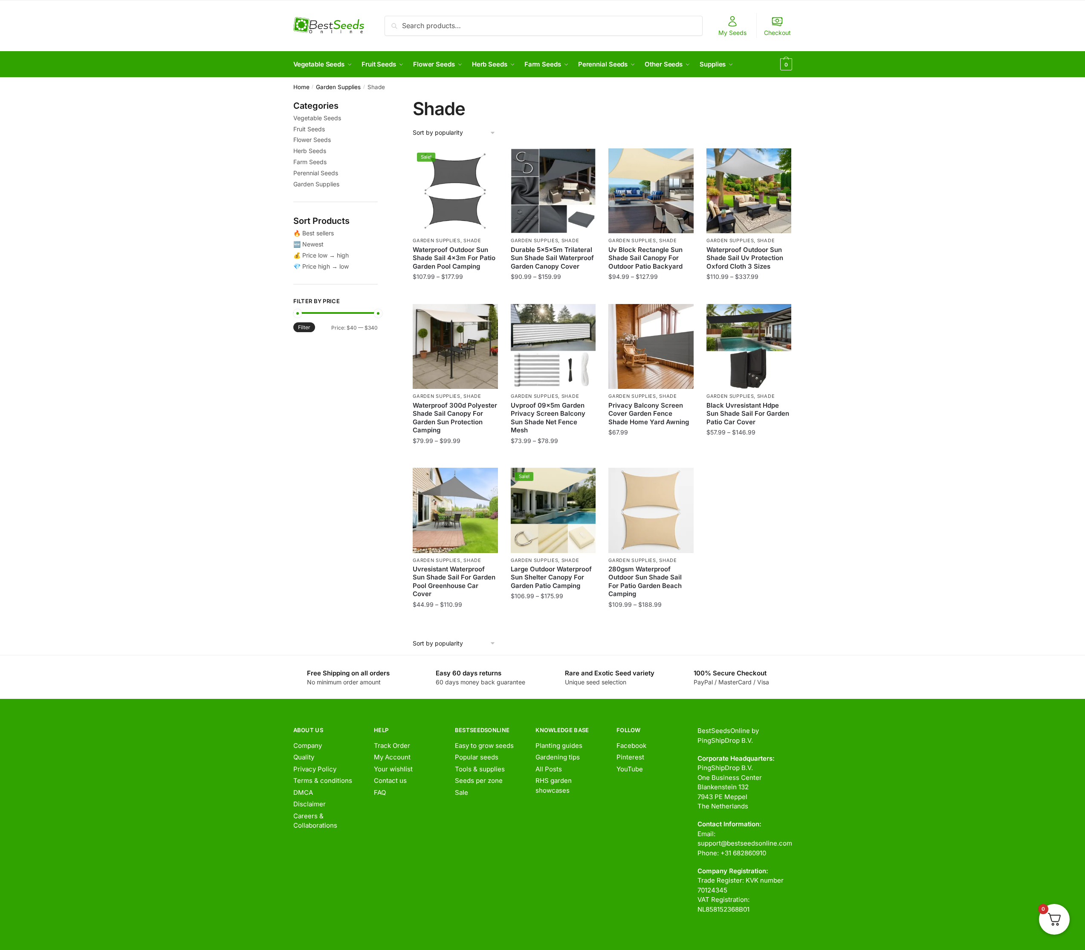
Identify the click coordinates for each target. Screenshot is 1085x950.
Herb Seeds (309, 150)
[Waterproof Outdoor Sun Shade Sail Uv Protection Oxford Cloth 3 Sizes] (749, 191)
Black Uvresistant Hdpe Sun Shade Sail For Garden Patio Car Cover (747, 413)
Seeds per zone (479, 780)
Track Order (392, 745)
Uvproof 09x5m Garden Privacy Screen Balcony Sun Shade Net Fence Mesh (548, 417)
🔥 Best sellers (313, 233)
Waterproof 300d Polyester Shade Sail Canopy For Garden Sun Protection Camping (455, 417)
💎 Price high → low (321, 266)
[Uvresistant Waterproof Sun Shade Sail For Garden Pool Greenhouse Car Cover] (455, 510)
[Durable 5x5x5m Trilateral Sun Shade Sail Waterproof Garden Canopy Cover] (553, 191)
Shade (472, 240)
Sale (461, 792)
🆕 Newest (308, 244)
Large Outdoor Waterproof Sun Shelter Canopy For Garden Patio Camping (551, 577)
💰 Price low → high (321, 255)
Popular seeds (476, 757)
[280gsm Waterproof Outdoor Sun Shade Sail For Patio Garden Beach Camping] (651, 510)
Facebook (631, 745)
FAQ (380, 792)
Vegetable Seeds (317, 118)
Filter (304, 327)
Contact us (390, 780)
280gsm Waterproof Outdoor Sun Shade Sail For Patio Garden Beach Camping (645, 581)
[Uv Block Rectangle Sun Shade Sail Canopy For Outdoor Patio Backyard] (651, 191)
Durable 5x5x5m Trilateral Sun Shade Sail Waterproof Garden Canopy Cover (552, 258)
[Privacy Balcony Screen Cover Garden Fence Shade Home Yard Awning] (651, 346)
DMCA (303, 792)
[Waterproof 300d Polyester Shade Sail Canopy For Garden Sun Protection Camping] (455, 346)
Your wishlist (393, 769)
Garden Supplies (338, 87)
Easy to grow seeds (484, 745)
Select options (455, 293)
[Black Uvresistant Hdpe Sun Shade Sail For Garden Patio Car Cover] (749, 346)
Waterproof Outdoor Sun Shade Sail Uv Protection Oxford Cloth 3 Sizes (744, 258)
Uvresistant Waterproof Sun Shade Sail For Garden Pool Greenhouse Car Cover (454, 581)
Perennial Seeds (315, 173)
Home (301, 87)
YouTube (629, 769)
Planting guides (558, 745)
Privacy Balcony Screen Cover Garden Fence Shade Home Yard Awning (648, 413)
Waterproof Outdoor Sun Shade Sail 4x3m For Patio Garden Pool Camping (454, 258)
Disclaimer (309, 804)
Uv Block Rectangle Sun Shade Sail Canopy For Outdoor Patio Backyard (645, 258)
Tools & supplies (480, 769)
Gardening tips (557, 757)
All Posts (548, 769)
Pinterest (630, 757)
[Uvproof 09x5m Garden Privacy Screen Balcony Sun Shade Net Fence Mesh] (553, 346)
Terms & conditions (322, 780)
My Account (392, 757)
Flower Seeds (312, 139)
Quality (303, 757)
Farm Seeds (310, 161)
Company (307, 745)
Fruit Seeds (309, 129)
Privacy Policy (314, 769)
